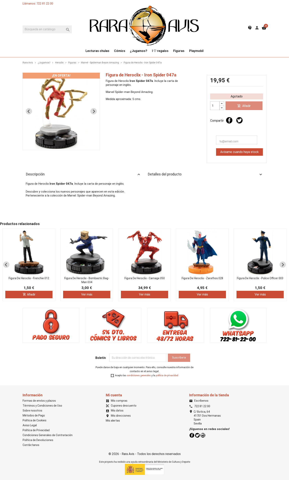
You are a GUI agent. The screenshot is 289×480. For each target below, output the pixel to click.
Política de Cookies (34, 420)
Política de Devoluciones (38, 440)
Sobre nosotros (32, 410)
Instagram (203, 435)
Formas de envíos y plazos (39, 400)
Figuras (178, 51)
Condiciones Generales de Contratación (48, 435)
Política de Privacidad (36, 430)
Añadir (244, 106)
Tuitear (239, 120)
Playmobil (196, 51)
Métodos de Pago (34, 415)
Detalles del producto (205, 174)
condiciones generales (139, 375)
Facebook (192, 435)
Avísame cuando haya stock (239, 152)
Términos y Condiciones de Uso (42, 405)
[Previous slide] (29, 111)
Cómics (119, 51)
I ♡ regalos (160, 51)
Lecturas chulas (97, 51)
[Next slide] (93, 111)
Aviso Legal (30, 425)
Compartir (229, 120)
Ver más (86, 294)
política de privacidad (167, 375)
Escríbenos (198, 400)
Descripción (83, 174)
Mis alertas (113, 420)
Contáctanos (31, 445)
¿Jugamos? (138, 51)
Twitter (197, 435)
